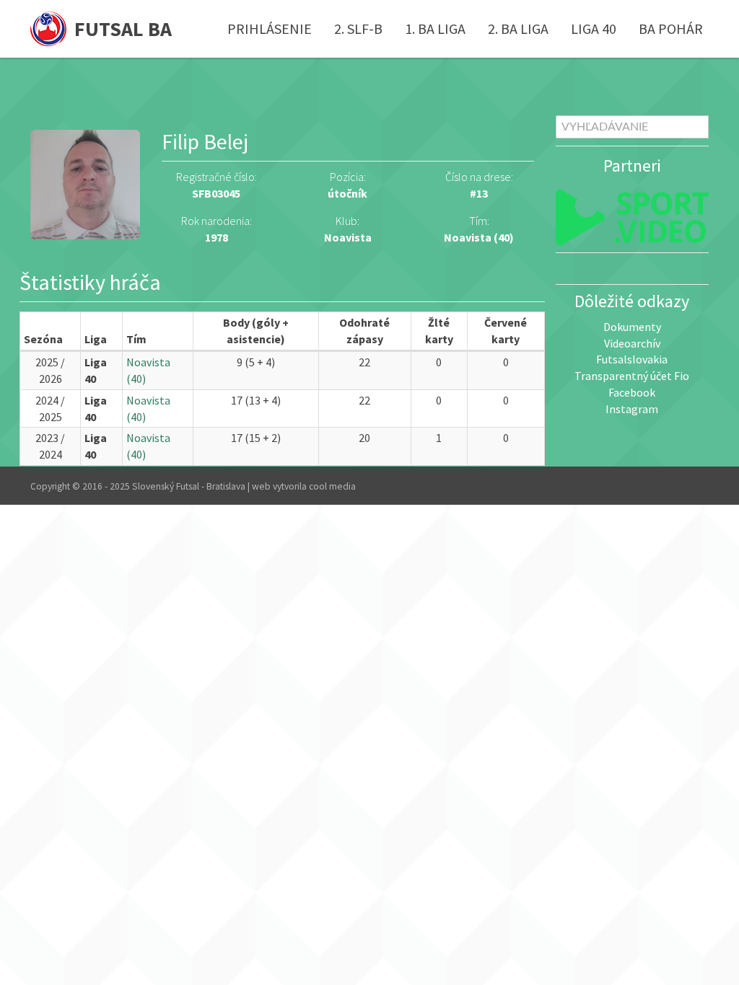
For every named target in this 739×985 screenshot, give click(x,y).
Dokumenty (632, 326)
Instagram (631, 409)
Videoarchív (632, 343)
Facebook (631, 392)
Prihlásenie (269, 28)
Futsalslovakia (632, 359)
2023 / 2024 (50, 445)
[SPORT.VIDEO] (632, 217)
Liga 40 (593, 28)
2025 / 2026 (50, 370)
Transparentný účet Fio (631, 375)
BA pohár (671, 28)
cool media (332, 486)
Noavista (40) (479, 237)
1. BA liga (435, 28)
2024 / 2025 (50, 408)
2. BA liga (518, 28)
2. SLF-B (358, 28)
